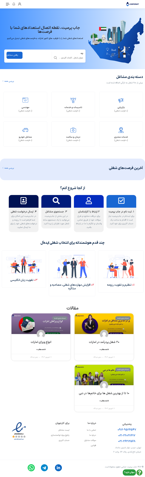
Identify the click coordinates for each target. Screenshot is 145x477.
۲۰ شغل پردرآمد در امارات (104, 342)
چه (82, 53)
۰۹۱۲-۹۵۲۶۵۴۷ (127, 430)
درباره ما (92, 435)
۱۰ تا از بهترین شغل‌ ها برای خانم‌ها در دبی (104, 393)
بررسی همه (9, 81)
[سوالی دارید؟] (139, 472)
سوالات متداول (90, 440)
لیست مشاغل (63, 430)
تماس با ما (91, 430)
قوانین (93, 445)
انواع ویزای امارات (41, 342)
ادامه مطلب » (104, 349)
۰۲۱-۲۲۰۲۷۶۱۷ (126, 435)
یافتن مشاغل (12, 55)
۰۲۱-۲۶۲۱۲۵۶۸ (127, 441)
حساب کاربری (64, 440)
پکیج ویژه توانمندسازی (60, 435)
